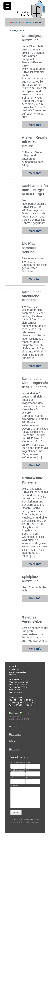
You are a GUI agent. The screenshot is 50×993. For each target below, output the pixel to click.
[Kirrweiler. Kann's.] (31, 9)
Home (14, 22)
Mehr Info (35, 124)
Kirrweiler (18, 692)
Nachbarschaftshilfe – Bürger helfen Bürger (35, 190)
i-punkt (17, 690)
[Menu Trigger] (7, 6)
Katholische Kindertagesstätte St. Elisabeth (35, 383)
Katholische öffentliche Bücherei (31, 296)
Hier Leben (26, 22)
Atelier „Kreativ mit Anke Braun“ (34, 142)
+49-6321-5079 (20, 685)
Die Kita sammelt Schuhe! (29, 248)
